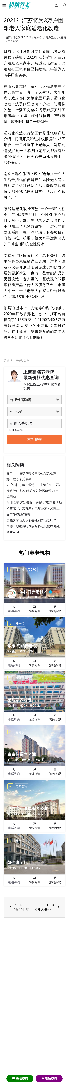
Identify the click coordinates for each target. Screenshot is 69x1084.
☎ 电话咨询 (49, 1078)
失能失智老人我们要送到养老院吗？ (31, 520)
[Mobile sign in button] (56, 5)
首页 (8, 37)
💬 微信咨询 (20, 1078)
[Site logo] (20, 5)
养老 (19, 360)
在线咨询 (34, 611)
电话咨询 (14, 611)
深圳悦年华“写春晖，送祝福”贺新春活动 (34, 502)
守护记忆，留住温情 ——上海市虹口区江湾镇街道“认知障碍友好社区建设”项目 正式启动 (34, 491)
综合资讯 (18, 37)
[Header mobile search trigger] (64, 5)
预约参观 (55, 611)
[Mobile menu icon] (4, 5)
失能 (26, 360)
